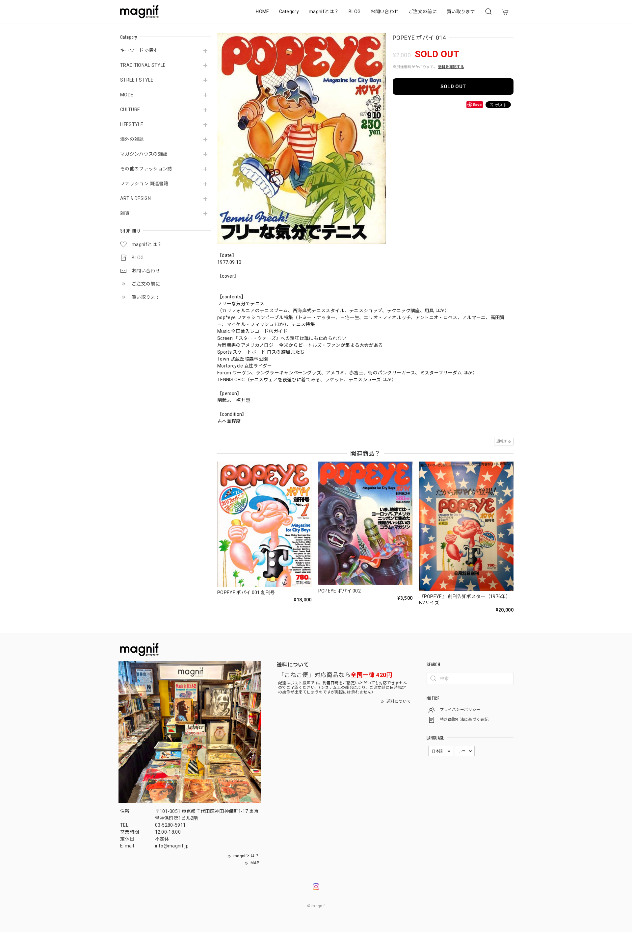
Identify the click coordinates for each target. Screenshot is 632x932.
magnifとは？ (324, 11)
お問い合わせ (384, 11)
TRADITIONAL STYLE (143, 65)
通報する (503, 441)
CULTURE (130, 109)
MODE (126, 94)
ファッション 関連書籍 (144, 183)
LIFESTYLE (131, 124)
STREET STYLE (136, 80)
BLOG (354, 11)
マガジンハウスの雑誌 (143, 154)
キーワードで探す (139, 50)
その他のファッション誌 (146, 168)
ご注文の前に (422, 11)
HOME (262, 11)
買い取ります (461, 11)
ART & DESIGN (135, 198)
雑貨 (125, 213)
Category (289, 11)
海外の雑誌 (132, 139)
